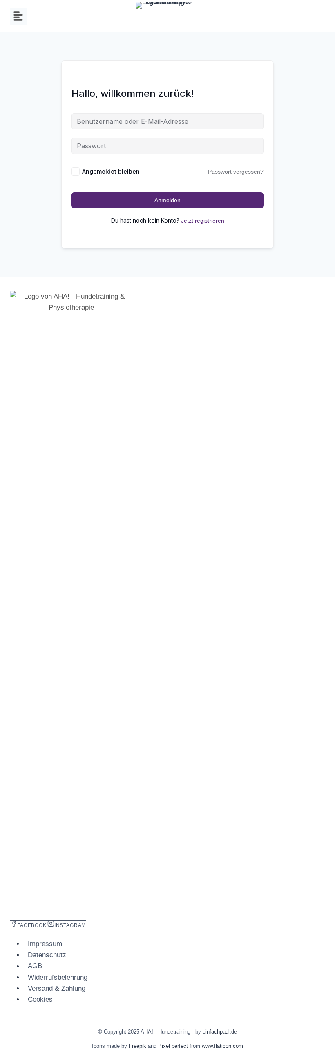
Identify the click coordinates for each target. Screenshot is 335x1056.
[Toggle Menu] (18, 16)
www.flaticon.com (222, 1046)
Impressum (45, 944)
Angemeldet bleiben (111, 171)
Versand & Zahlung (56, 988)
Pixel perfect (173, 1046)
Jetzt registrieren (202, 220)
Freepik (137, 1046)
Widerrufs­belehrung (57, 977)
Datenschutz (47, 955)
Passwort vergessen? (236, 171)
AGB (35, 966)
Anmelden (167, 200)
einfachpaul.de (220, 1032)
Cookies (40, 999)
